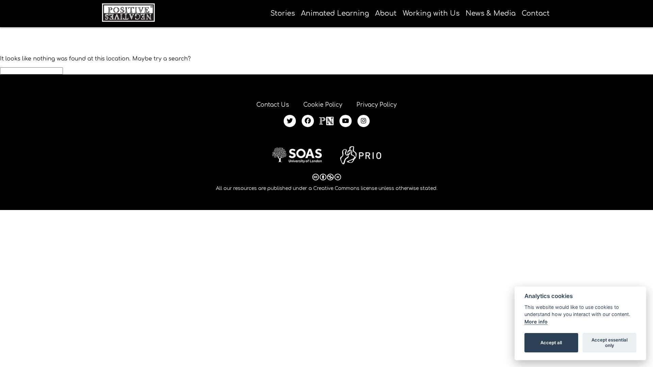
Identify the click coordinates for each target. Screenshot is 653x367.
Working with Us (431, 13)
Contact (536, 13)
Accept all (551, 342)
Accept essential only (609, 342)
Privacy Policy (376, 105)
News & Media (491, 13)
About (386, 13)
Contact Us (272, 105)
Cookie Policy (322, 105)
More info (536, 322)
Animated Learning (335, 13)
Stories (282, 13)
